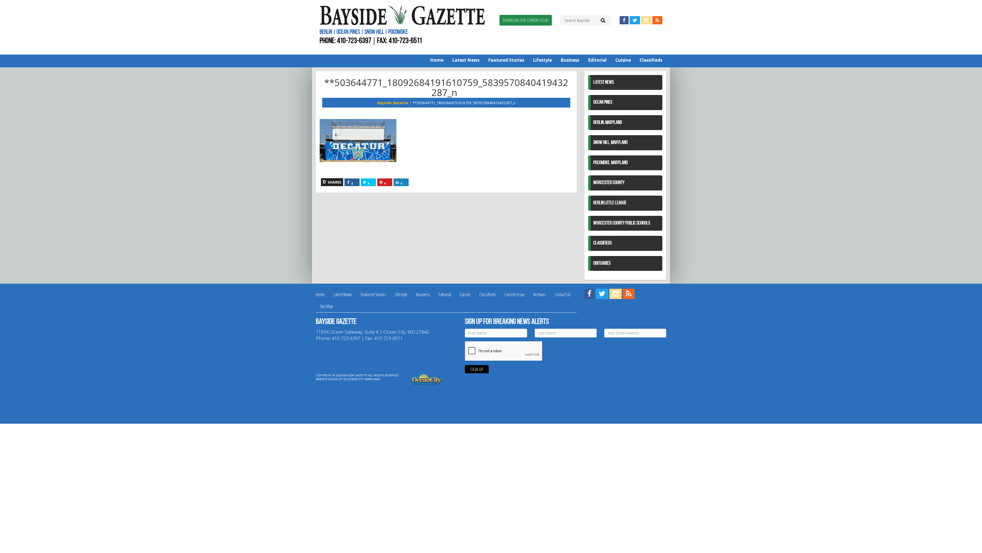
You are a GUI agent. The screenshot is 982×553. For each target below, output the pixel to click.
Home (436, 60)
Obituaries (601, 263)
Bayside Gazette (392, 102)
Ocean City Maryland (364, 379)
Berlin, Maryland (607, 122)
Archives (539, 294)
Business (570, 60)
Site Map (326, 306)
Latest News (465, 60)
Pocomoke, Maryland (610, 162)
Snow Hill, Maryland (610, 142)
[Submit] (603, 20)
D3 (345, 379)
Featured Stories (506, 60)
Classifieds (651, 60)
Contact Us (563, 294)
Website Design (327, 379)
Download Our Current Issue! (526, 20)
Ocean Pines (602, 102)
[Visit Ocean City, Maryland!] (426, 378)
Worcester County (608, 182)
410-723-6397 (354, 41)
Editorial (597, 60)
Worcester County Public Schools (621, 223)
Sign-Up (476, 369)
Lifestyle (542, 60)
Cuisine (623, 60)
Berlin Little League (610, 203)
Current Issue (515, 294)
